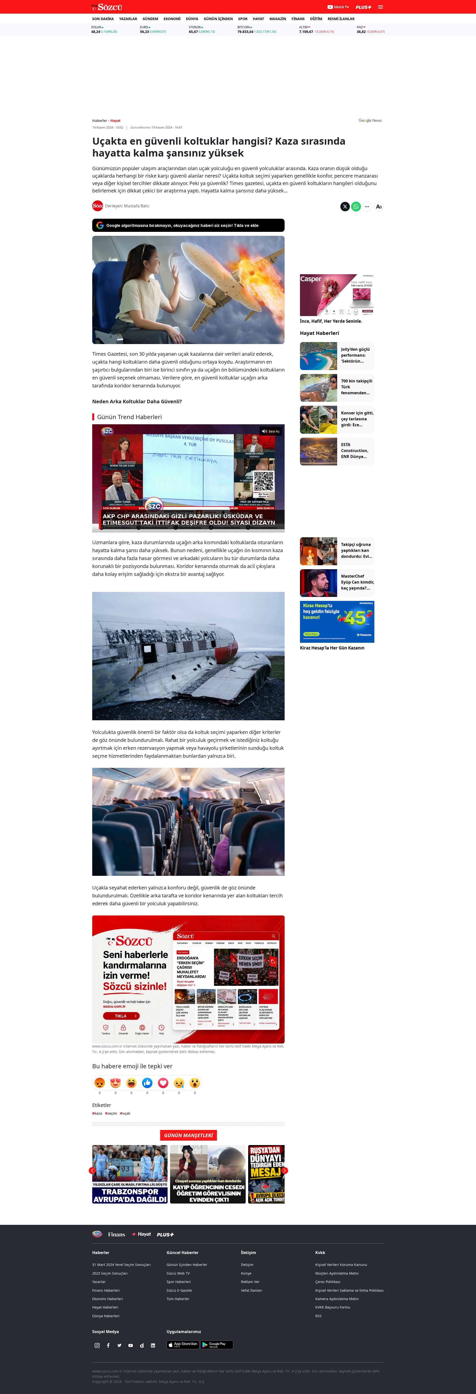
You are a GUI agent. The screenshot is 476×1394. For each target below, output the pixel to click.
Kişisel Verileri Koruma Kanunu (341, 1264)
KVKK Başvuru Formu (332, 1307)
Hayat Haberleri (319, 333)
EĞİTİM (316, 18)
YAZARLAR (128, 18)
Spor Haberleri (179, 1281)
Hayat (115, 120)
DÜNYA (192, 18)
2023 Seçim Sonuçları (110, 1273)
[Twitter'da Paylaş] (345, 207)
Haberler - (100, 120)
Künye (246, 1273)
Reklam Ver (250, 1281)
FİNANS (298, 18)
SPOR (242, 18)
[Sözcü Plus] (165, 1234)
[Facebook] (108, 1345)
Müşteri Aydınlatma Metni (337, 1273)
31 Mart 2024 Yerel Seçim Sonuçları (121, 1264)
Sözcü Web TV (178, 1273)
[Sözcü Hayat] (141, 1234)
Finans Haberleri (106, 1290)
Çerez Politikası (327, 1281)
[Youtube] (131, 1345)
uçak (126, 1113)
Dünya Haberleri (105, 1316)
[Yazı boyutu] (379, 207)
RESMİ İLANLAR (341, 18)
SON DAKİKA (103, 18)
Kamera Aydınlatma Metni (337, 1298)
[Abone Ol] (370, 120)
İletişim (247, 1264)
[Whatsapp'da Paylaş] (356, 207)
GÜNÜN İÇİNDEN (218, 18)
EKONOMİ (172, 18)
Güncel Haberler (183, 1252)
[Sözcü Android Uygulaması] (216, 1344)
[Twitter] (119, 1345)
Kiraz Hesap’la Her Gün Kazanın (332, 648)
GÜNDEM (150, 18)
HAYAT (258, 18)
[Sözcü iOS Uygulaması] (183, 1344)
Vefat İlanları (251, 1290)
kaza (98, 1113)
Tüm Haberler (178, 1298)
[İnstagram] (97, 1345)
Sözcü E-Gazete (179, 1290)
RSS (318, 1316)
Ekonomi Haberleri (107, 1298)
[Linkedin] (153, 1345)
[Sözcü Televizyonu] (97, 1234)
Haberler (100, 1252)
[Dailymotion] (142, 1345)
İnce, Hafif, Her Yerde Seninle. (331, 321)
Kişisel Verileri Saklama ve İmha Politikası (349, 1290)
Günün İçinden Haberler (187, 1264)
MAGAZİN (277, 18)
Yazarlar (99, 1281)
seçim (112, 1113)
